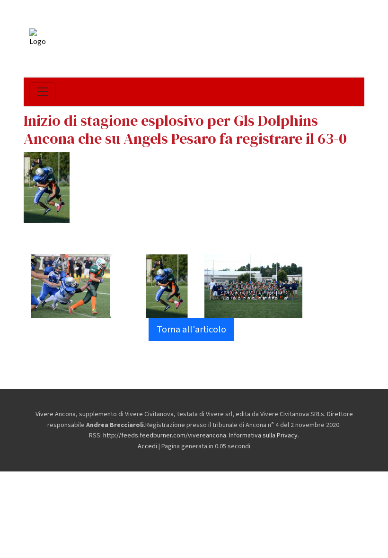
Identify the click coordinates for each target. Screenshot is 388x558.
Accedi (147, 446)
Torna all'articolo (191, 329)
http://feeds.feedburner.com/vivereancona (164, 435)
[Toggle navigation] (42, 91)
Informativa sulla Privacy (263, 435)
